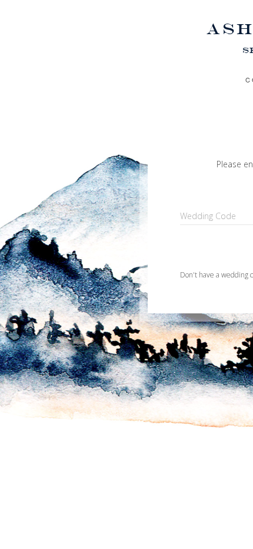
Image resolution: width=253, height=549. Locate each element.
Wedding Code (208, 215)
